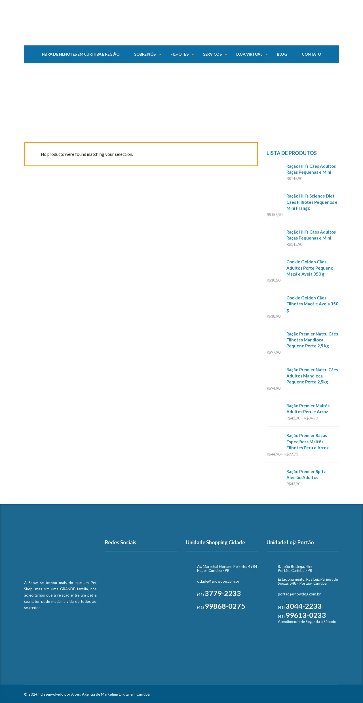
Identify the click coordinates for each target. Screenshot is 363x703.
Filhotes (179, 54)
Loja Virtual (249, 54)
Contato (311, 54)
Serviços (212, 54)
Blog (282, 54)
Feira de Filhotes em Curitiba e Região (80, 54)
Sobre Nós (145, 54)
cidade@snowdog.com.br (218, 581)
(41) (219, 594)
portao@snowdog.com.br (299, 594)
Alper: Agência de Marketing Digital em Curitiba (110, 694)
